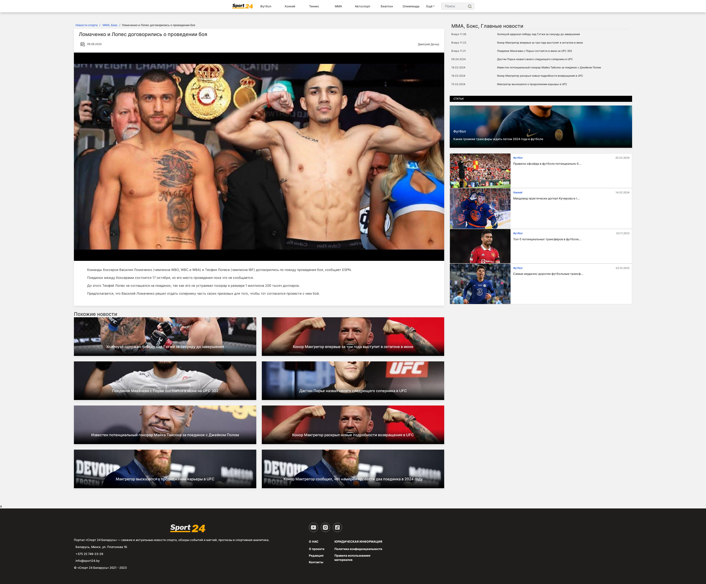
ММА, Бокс (110, 25)
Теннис (314, 6)
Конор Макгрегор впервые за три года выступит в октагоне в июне (353, 346)
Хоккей (290, 6)
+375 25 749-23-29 (89, 554)
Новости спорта (87, 25)
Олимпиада (411, 6)
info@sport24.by (88, 560)
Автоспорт (362, 6)
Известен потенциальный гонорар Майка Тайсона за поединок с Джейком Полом (165, 435)
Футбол (265, 6)
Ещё (429, 6)
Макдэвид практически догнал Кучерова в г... (546, 198)
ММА (338, 6)
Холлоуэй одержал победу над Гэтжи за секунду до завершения (165, 346)
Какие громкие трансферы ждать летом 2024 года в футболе (498, 139)
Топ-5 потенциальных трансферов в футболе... (547, 239)
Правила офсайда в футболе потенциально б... (547, 163)
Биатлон (387, 6)
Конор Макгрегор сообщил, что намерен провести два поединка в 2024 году (353, 479)
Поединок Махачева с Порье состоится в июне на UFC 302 (165, 391)
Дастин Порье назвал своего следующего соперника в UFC (353, 391)
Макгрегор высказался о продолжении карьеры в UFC (165, 479)
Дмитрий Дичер (428, 44)
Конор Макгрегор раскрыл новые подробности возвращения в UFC (353, 435)
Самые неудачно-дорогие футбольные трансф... (548, 274)
